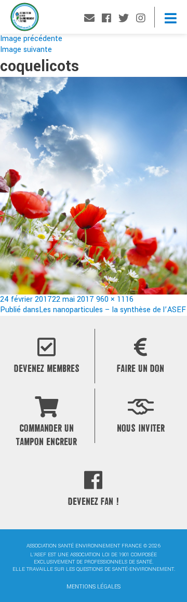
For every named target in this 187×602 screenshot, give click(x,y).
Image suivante (26, 49)
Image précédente (31, 38)
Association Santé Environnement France (24, 19)
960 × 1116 (114, 299)
